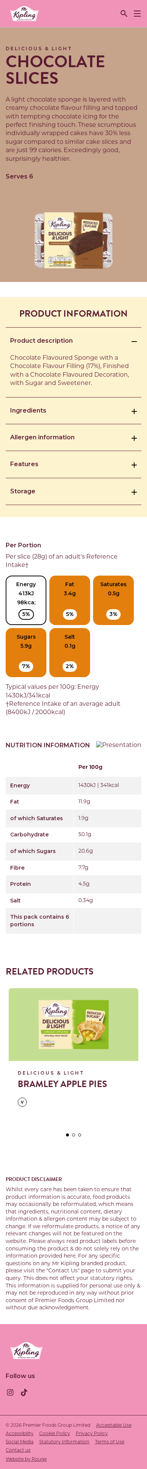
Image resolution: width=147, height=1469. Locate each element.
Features (24, 464)
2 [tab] (73, 1134)
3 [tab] (79, 1134)
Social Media (20, 1442)
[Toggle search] (124, 13)
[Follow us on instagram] (10, 1392)
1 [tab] (67, 1134)
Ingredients (28, 410)
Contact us (18, 1450)
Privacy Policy (92, 1434)
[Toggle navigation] (137, 13)
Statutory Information (64, 1442)
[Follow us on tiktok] (24, 1392)
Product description (41, 340)
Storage (22, 491)
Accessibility (20, 1434)
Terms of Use (109, 1442)
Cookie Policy (54, 1434)
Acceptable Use (114, 1425)
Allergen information (42, 437)
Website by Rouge (26, 1459)
